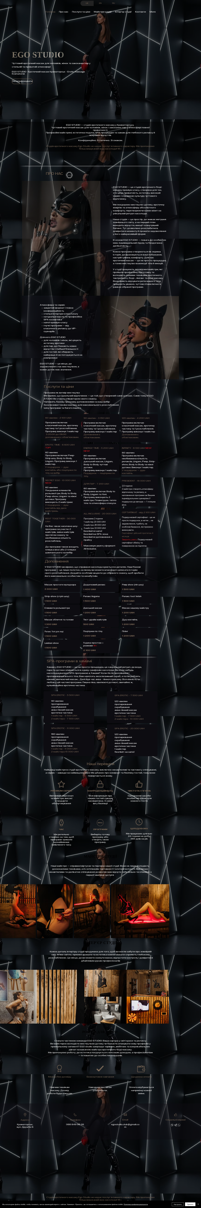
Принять (190, 1204)
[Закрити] (198, 1204)
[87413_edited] (175, 1125)
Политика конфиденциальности (136, 1204)
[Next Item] (197, 911)
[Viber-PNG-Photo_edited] (172, 1125)
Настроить (178, 1204)
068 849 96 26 (75, 1125)
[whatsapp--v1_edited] (179, 1125)
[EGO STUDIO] (69, 175)
